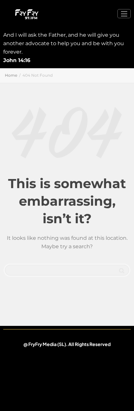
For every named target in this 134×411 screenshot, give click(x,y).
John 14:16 (16, 60)
